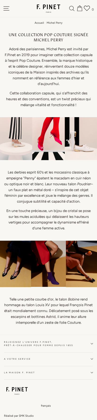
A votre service (17, 359)
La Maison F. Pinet (19, 372)
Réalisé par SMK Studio (19, 415)
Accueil (39, 22)
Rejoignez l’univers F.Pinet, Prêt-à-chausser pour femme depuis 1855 (38, 344)
